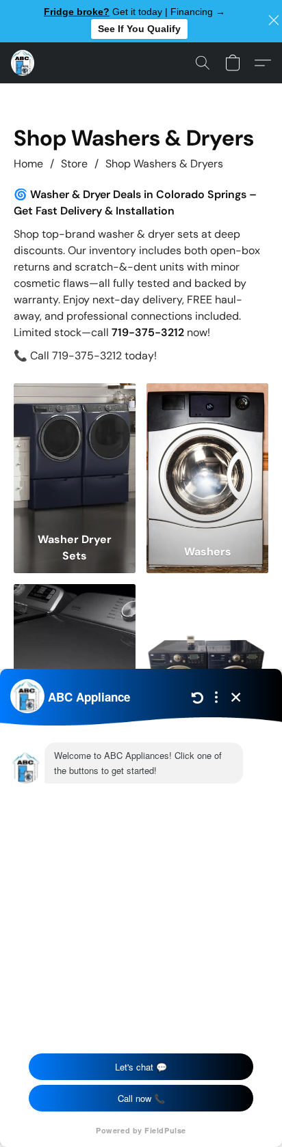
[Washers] (207, 454)
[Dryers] (75, 655)
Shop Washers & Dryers (164, 163)
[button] (23, 62)
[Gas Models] (207, 655)
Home (28, 163)
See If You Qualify (139, 28)
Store (74, 163)
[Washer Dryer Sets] (75, 454)
